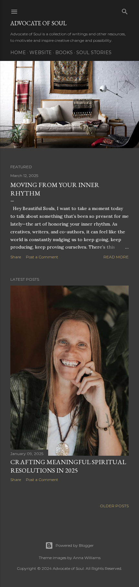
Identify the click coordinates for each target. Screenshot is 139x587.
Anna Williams (87, 557)
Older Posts (114, 505)
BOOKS (64, 52)
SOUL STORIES (94, 52)
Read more (116, 256)
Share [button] (15, 256)
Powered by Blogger (75, 545)
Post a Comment (42, 256)
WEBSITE (40, 52)
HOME (18, 52)
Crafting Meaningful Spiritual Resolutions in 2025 (68, 466)
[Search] (125, 10)
